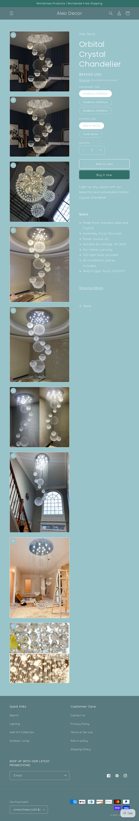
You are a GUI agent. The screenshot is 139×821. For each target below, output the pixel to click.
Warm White (91, 125)
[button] (11, 13)
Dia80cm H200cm (95, 102)
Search (14, 715)
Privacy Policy (80, 724)
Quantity (84, 142)
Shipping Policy (80, 749)
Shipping (84, 80)
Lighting (15, 724)
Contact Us (78, 715)
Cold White (90, 134)
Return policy (79, 740)
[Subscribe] (65, 775)
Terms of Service (82, 732)
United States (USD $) (27, 809)
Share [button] (87, 306)
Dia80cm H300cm (95, 93)
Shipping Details (91, 288)
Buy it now (104, 175)
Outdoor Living (19, 740)
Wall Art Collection (22, 732)
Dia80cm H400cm (95, 110)
